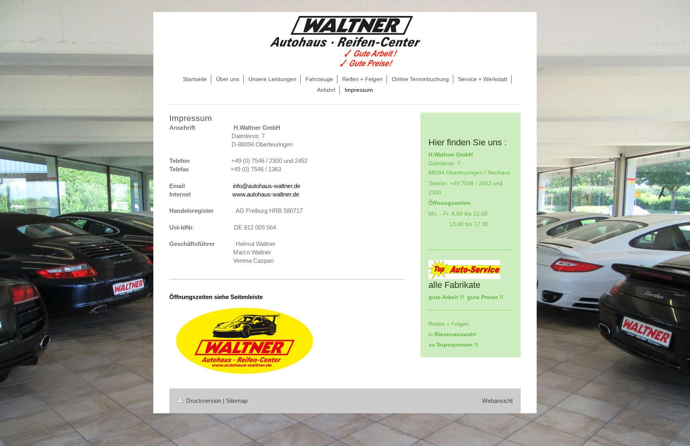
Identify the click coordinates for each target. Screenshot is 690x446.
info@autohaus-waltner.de (266, 185)
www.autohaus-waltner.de (265, 194)
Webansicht (497, 400)
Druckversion (203, 400)
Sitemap (237, 400)
